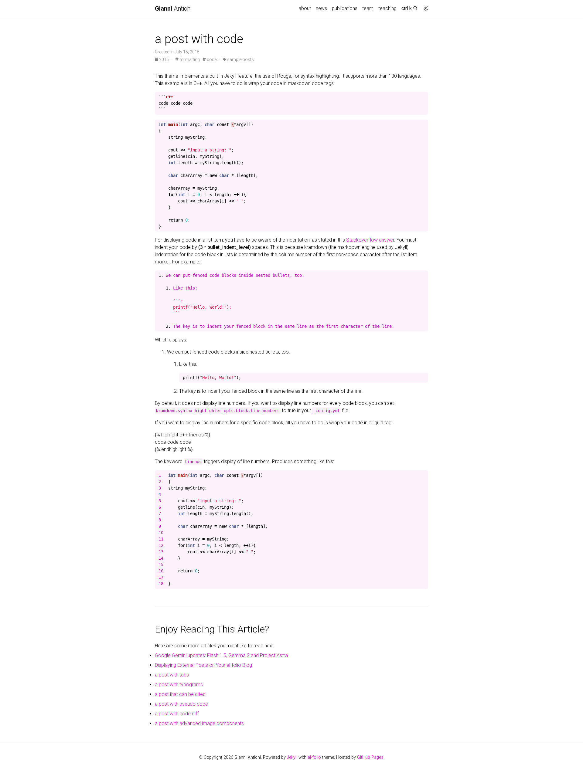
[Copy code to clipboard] (423, 97)
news (321, 8)
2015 (164, 59)
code (211, 59)
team (367, 8)
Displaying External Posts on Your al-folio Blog (203, 665)
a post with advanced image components (199, 723)
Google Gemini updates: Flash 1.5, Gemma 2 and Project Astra (221, 655)
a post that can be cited (180, 694)
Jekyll (292, 757)
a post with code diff (177, 714)
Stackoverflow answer (370, 240)
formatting (189, 59)
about (304, 8)
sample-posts (240, 59)
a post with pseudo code (181, 704)
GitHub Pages (370, 757)
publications (344, 8)
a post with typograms (179, 684)
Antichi (173, 8)
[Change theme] (424, 6)
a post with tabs (172, 675)
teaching (387, 8)
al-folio (314, 757)
